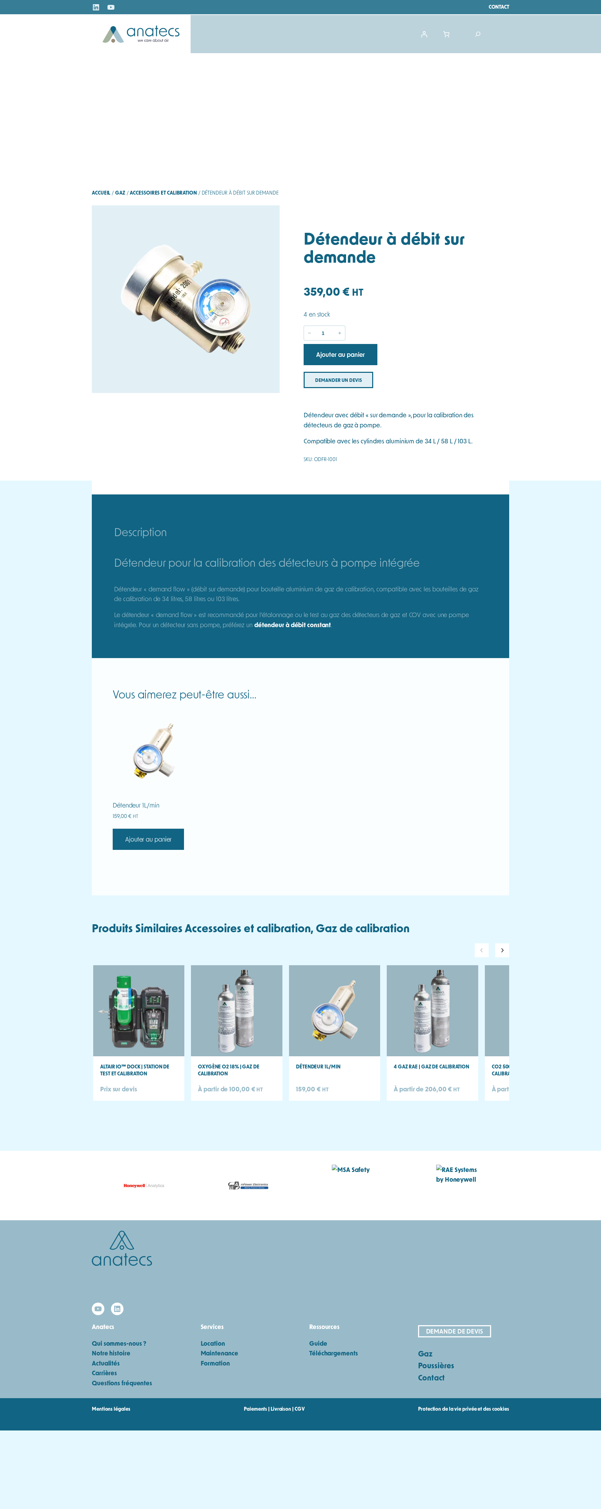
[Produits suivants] (502, 950)
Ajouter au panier (148, 839)
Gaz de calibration (362, 927)
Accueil (101, 193)
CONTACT (499, 7)
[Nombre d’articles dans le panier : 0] (446, 34)
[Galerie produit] (186, 299)
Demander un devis (338, 380)
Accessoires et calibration (163, 193)
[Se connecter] (424, 34)
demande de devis (454, 1331)
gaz (120, 193)
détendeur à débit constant (292, 624)
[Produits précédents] (482, 950)
